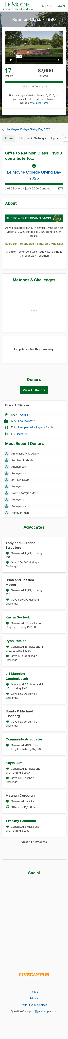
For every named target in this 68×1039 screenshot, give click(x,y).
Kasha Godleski (18, 617)
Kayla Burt (14, 763)
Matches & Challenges (33, 138)
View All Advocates (34, 842)
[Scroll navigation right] (65, 138)
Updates (56, 138)
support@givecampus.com (41, 1011)
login (60, 5)
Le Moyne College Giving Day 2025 (28, 129)
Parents (22, 433)
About (9, 138)
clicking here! (40, 102)
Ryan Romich (16, 641)
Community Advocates (24, 739)
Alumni (24, 414)
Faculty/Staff (26, 421)
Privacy (34, 998)
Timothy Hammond (21, 821)
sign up (47, 5)
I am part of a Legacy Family (36, 427)
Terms (34, 992)
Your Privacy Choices (34, 1005)
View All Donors (34, 390)
